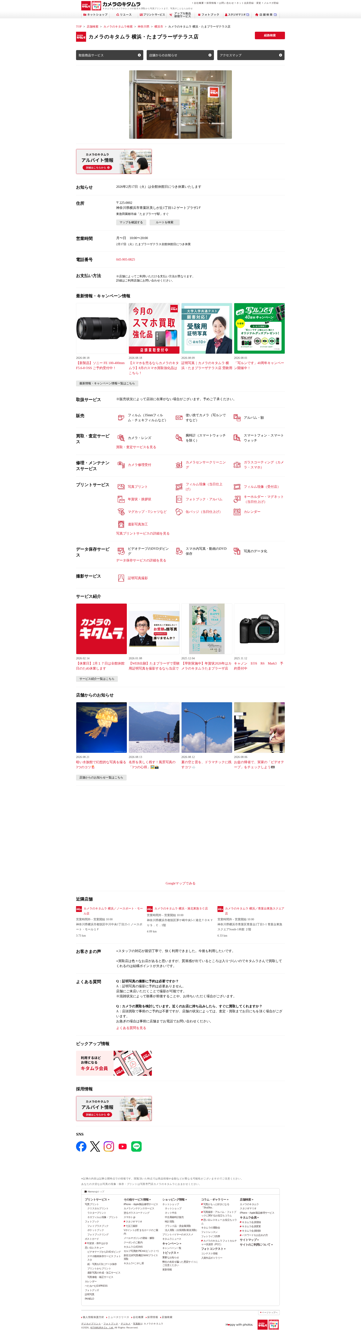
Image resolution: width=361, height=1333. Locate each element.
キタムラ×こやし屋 (134, 1263)
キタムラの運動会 (210, 1227)
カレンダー (91, 1281)
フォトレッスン (209, 1232)
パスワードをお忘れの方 (255, 1235)
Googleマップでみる (181, 883)
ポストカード (92, 1238)
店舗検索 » (246, 1199)
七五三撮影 (131, 1226)
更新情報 (167, 1269)
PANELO (89, 1298)
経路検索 (270, 35)
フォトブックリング (98, 1234)
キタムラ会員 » (249, 1217)
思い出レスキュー (94, 1247)
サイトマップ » (249, 1239)
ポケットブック (95, 1230)
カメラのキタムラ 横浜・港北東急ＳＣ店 (181, 908)
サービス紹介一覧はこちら (96, 678)
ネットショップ (170, 1204)
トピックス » (170, 1252)
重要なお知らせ (170, 1257)
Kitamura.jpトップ (96, 1191)
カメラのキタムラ (249, 1204)
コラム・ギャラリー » (214, 1199)
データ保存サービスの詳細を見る (141, 560)
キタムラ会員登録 (251, 1222)
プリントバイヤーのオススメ (177, 1234)
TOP (79, 26)
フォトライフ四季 (210, 1236)
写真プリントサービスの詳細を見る (143, 533)
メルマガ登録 (271, 2)
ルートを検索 (164, 222)
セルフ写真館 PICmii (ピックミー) (141, 1251)
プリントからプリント (99, 1268)
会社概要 (199, 2)
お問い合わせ (226, 2)
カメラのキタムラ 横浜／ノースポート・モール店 (113, 911)
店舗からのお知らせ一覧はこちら (101, 777)
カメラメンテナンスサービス (139, 1208)
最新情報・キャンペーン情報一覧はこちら (107, 383)
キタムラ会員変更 (251, 1226)
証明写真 (89, 1294)
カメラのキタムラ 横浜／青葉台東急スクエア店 (254, 911)
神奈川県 (143, 26)
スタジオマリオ (134, 1221)
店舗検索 (92, 26)
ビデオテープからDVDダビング (104, 1251)
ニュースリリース (118, 1317)
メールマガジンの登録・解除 (139, 1238)
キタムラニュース (171, 1238)
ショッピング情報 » (174, 1199)
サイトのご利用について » (256, 1244)
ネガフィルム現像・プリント (102, 1217)
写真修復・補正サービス (100, 1277)
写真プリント (92, 1204)
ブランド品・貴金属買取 (178, 1226)
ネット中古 (171, 1212)
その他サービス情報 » (137, 1199)
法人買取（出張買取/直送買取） (181, 1230)
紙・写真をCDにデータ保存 (102, 1264)
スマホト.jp (129, 1217)
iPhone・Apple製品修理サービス (141, 1204)
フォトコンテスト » (213, 1248)
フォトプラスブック (98, 1226)
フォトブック (92, 1221)
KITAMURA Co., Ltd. (102, 1327)
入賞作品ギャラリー (211, 1257)
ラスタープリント (96, 1212)
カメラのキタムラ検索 (118, 26)
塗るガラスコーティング (137, 1212)
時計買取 (169, 1221)
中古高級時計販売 (174, 1217)
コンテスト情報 (209, 1253)
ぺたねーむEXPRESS (96, 1285)
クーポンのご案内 (133, 1242)
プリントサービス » (97, 1199)
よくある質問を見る (131, 1028)
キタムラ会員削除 (251, 1230)
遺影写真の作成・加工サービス (103, 1272)
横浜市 (158, 26)
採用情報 (211, 2)
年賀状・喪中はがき (97, 1243)
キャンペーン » (171, 1243)
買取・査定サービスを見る (136, 447)
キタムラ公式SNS (133, 1246)
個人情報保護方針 (93, 1317)
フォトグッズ (92, 1290)
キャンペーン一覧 (171, 1248)
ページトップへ (270, 1312)
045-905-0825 (125, 259)
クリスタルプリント (98, 1208)
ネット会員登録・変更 (248, 2)
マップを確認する (131, 222)
